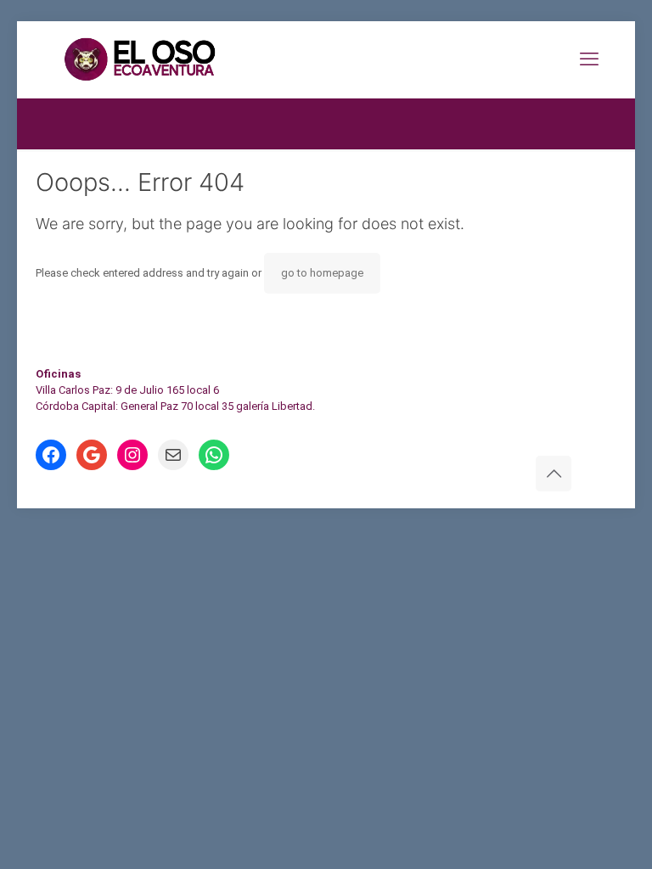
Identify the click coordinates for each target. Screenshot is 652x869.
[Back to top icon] (553, 473)
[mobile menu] (589, 59)
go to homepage (322, 272)
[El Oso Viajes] (185, 59)
